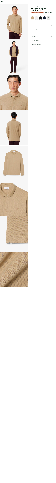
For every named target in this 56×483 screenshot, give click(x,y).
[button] (49, 1)
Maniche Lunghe (40, 6)
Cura (33, 48)
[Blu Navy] (44, 18)
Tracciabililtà (35, 52)
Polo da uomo (33, 6)
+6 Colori (48, 18)
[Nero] (40, 18)
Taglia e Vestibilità (36, 44)
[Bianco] (36, 18)
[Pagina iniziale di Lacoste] (2, 1)
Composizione (35, 40)
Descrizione (35, 36)
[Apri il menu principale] (54, 1)
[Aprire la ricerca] (51, 1)
